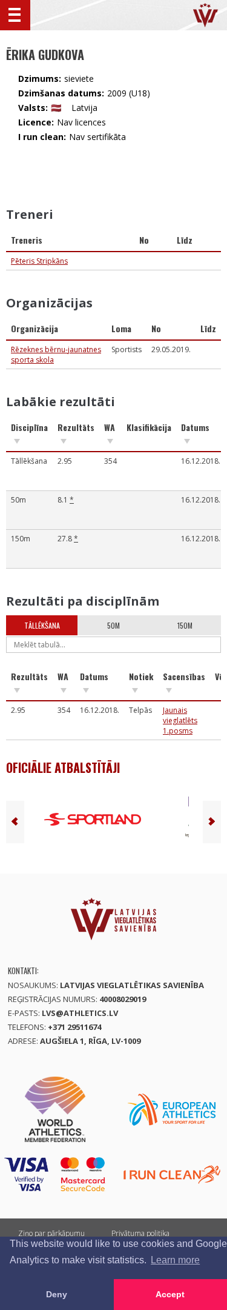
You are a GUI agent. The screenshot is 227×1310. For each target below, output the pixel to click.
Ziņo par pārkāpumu (51, 1233)
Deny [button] (56, 1294)
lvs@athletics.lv (80, 1013)
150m (184, 625)
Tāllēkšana (42, 625)
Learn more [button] (175, 1260)
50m (113, 625)
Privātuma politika (140, 1233)
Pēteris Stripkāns (39, 261)
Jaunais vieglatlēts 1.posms (180, 720)
